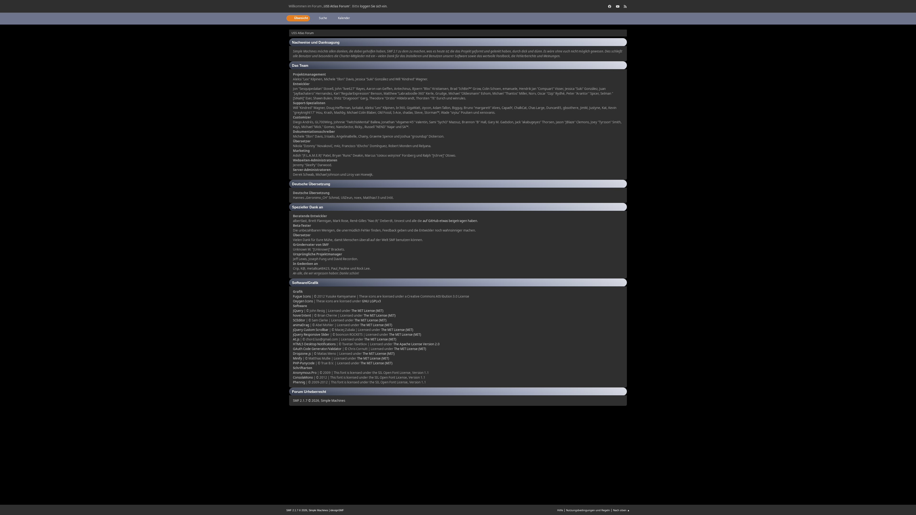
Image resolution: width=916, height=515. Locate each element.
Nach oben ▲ (621, 510)
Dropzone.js (302, 353)
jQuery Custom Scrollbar (310, 330)
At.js (296, 339)
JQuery (298, 311)
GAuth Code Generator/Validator (317, 349)
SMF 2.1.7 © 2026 (306, 400)
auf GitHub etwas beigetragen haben (450, 221)
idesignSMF (337, 510)
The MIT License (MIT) (367, 311)
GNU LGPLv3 (371, 301)
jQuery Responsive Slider (311, 334)
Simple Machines (333, 400)
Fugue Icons (302, 296)
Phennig (299, 382)
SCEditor (299, 320)
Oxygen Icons (303, 301)
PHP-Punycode (304, 363)
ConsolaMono (303, 377)
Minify (297, 358)
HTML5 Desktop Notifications (314, 344)
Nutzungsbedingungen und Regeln (588, 510)
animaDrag (301, 325)
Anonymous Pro (305, 373)
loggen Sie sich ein (373, 6)
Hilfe (560, 510)
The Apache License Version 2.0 (416, 344)
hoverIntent (302, 315)
